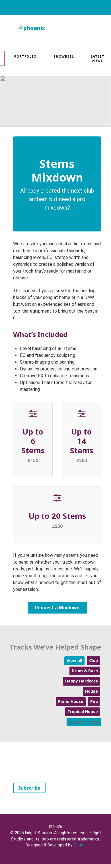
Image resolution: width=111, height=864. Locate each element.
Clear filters (85, 722)
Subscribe (29, 788)
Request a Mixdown (57, 607)
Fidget (79, 845)
